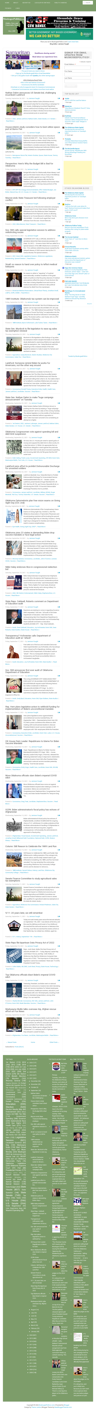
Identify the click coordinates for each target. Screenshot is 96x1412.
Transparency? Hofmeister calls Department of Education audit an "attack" (28, 636)
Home (7, 3)
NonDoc (67, 204)
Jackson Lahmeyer (30, 423)
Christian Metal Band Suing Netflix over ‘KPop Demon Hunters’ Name (76, 142)
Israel (20, 1128)
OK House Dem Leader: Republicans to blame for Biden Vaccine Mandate (32, 742)
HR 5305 (49, 458)
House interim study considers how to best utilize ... (39, 1103)
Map (7, 1145)
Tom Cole (21, 460)
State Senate (42, 119)
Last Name (68, 78)
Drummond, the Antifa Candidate (33, 85)
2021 (14, 256)
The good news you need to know (33, 71)
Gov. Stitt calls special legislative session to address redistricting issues (30, 231)
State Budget (11, 1187)
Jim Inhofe (10, 1132)
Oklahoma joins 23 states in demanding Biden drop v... (38, 1198)
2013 (31, 1357)
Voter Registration (13, 1206)
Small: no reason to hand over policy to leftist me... (39, 1134)
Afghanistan (16, 836)
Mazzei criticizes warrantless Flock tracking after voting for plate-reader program (77, 229)
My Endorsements (17, 1154)
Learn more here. (73, 42)
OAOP (34, 527)
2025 (31, 1066)
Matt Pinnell (21, 1147)
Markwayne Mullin (11, 460)
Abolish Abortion (19, 1076)
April (32, 1322)
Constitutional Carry (13, 1092)
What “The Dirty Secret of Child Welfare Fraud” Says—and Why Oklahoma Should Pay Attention (75, 296)
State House (48, 155)
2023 (31, 1072)
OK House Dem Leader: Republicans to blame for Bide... (38, 1244)
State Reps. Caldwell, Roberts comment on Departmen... (38, 1213)
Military (43, 492)
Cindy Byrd (20, 698)
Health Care (51, 389)
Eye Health (15, 527)
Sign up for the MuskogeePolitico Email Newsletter (33, 73)
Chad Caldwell (21, 627)
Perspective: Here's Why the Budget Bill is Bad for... (38, 1111)
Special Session (20, 258)
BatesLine (68, 106)
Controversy (10, 1094)
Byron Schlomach (28, 323)
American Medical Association (22, 290)
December (34, 1081)
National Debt (39, 838)
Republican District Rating (14, 1172)
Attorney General (18, 559)
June (32, 1316)
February (34, 1328)
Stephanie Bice (47, 593)
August (33, 1309)
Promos (8, 8)
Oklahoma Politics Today (73, 225)
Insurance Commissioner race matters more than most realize (33, 89)
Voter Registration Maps (14, 1208)
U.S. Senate (51, 119)
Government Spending (37, 458)
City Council (10, 1088)
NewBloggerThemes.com (63, 1407)
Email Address (70, 64)
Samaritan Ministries (13, 1177)
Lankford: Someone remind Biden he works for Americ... (38, 1160)
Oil (19, 192)
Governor (22, 1119)
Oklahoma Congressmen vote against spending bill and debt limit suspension (31, 432)
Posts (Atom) (19, 1047)
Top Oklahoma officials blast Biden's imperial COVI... (38, 1296)
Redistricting (9, 258)
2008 (31, 1372)
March (33, 1325)
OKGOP (23, 1156)
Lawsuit (54, 559)
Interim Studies (33, 155)
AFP (13, 190)
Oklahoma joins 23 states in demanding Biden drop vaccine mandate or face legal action (29, 533)
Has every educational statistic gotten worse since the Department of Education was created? (77, 260)
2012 (13, 1065)
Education (30, 627)
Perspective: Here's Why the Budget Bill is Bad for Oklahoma (29, 164)
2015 (31, 1351)
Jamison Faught (34, 98)
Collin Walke (16, 966)
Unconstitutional (11, 735)
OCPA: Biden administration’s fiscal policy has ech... (39, 1260)
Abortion (15, 1078)
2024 (31, 1069)
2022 (14, 119)
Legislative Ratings (42, 3)
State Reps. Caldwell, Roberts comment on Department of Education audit (32, 602)
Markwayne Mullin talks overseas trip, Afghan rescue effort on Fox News (30, 1010)
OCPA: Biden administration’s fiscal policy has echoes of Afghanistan (32, 810)
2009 (31, 1369)
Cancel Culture (27, 870)
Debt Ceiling (16, 458)
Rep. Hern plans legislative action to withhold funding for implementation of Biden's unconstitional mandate (32, 707)
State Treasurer (31, 224)
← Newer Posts (11, 1042)
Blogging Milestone (11, 1083)
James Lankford (22, 119)
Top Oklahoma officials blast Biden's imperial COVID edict (30, 976)
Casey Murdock (25, 355)
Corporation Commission (14, 1099)
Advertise (26, 3)
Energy (23, 190)
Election (10, 1107)
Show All (89, 303)
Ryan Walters (43, 698)
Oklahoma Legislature (45, 256)
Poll (19, 1168)
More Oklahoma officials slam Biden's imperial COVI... (38, 1252)
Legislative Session (30, 256)
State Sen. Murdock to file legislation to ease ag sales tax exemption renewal (31, 329)
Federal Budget (47, 190)
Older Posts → (54, 1042)
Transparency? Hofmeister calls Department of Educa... (39, 1221)
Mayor (14, 1150)
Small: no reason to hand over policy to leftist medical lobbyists (31, 265)
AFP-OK (18, 190)
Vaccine (27, 391)
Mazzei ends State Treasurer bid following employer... (39, 1119)
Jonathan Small (53, 290)
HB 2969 (24, 966)
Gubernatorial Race (18, 1121)
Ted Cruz (15, 494)
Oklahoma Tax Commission (29, 905)
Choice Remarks (70, 247)
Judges (23, 1132)
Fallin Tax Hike (20, 1114)
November (34, 1084)
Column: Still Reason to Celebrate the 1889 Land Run (31, 846)
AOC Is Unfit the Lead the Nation (75, 100)
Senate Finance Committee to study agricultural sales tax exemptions (31, 879)
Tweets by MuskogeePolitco (77, 356)
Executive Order (36, 389)
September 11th (27, 937)
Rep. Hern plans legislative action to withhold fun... (38, 1237)
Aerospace (16, 155)
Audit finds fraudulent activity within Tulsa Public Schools (76, 249)
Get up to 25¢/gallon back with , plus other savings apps (33, 75)
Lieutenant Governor (14, 1143)
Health (44, 389)
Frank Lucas (25, 458)
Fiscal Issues (25, 836)
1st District (16, 423)
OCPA (13, 293)
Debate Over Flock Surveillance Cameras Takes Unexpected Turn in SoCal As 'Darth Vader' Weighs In (76, 119)
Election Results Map (14, 1109)
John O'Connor (46, 559)
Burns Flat (24, 155)
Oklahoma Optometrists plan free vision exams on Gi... (39, 1190)
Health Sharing (60, 3)
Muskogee (22, 1152)
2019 (16, 1069)
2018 (8, 1069)
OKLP (12, 1159)
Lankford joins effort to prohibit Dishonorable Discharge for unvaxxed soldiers (32, 467)
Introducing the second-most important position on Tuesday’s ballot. (75, 131)
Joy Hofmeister (40, 627)
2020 (24, 1069)
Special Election (13, 1182)
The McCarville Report (72, 148)
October (33, 1087)
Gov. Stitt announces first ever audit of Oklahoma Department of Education (28, 671)
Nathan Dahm (32, 119)
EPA (40, 190)
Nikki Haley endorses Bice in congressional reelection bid (31, 568)
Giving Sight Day (25, 527)
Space (41, 155)
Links (18, 8)
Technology (54, 966)
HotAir (67, 98)
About (15, 3)
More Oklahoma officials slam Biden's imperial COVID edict (31, 776)
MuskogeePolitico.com (47, 1405)
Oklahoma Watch (70, 256)
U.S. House (24, 192)
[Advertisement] (78, 172)
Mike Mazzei (20, 224)
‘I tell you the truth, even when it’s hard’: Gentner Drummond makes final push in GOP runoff (77, 208)
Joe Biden (20, 391)
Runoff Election (13, 1175)
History (34, 870)
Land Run (41, 870)
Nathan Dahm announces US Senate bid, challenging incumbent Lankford (30, 94)
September (34, 1090)
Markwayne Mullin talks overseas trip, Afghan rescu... (38, 1304)
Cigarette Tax (18, 1085)
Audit (14, 627)
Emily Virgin (25, 767)
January (33, 1331)
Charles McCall (17, 1001)
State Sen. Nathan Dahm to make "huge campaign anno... (39, 1167)
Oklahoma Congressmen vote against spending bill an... (39, 1175)
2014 (24, 1065)
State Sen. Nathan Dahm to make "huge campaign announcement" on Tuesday (29, 398)
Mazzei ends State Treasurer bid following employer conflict (30, 199)
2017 (21, 1067)
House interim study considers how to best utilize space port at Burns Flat (32, 128)
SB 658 (55, 767)
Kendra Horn (13, 1135)
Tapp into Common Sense (73, 268)
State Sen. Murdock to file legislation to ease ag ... (39, 1152)
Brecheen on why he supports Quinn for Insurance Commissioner (33, 87)
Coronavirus (16, 389)
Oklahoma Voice (70, 216)
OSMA (17, 293)
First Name (68, 71)
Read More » (10, 121)
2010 (24, 1062)
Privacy (38, 966)
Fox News (24, 1035)
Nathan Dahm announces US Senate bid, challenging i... (39, 1096)
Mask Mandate (25, 1003)
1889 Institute (16, 323)
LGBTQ (7, 293)
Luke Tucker (39, 323)
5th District (20, 593)
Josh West (31, 966)
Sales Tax (18, 357)
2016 (12, 1067)
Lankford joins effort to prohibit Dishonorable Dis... (38, 1183)
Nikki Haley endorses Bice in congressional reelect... (39, 1206)
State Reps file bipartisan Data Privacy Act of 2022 (29, 942)
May (32, 1319)
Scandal (8, 1179)
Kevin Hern (55, 458)
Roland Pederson (45, 905)
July (32, 1313)
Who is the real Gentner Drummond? (33, 82)
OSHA (7, 561)
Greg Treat (24, 801)
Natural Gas (14, 192)
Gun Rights (16, 1123)
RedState (68, 116)
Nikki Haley (37, 593)
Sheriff (19, 1179)
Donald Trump (26, 389)
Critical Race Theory (40, 290)
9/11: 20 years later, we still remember (24, 913)
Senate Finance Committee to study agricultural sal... (38, 1275)
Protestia (68, 139)
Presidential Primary (13, 1170)
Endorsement (28, 593)
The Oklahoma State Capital (74, 127)
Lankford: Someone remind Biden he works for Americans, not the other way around (27, 364)
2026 (31, 1062)
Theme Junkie (36, 1407)
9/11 (13, 937)
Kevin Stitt (19, 256)
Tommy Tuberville (24, 494)
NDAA (48, 492)
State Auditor (15, 630)
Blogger (66, 1405)
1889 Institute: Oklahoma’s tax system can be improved (32, 299)
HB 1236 (34, 1001)
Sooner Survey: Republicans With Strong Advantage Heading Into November (76, 152)
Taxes (45, 323)
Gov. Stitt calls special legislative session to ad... (38, 1126)
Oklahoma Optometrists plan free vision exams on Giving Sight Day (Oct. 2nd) (32, 501)
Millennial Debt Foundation (26, 838)
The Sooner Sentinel (71, 237)
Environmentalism (33, 190)
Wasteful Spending (13, 1210)
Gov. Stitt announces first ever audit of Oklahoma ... (39, 1229)
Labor (49, 733)
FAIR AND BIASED (71, 281)
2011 (31, 1363)
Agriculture (16, 355)
